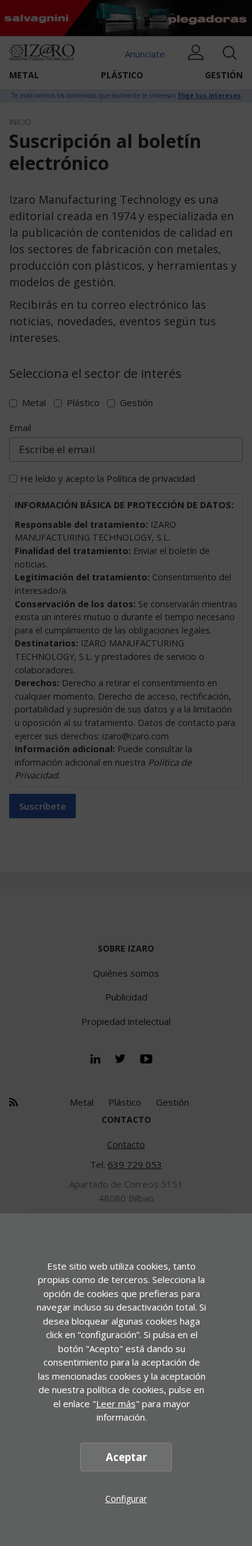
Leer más (116, 1403)
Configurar (126, 1498)
